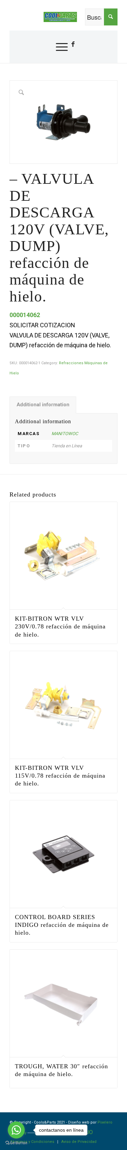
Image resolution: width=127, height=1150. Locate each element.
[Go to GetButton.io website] (16, 1143)
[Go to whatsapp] (16, 1130)
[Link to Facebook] (73, 44)
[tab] (42, 404)
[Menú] (58, 46)
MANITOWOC (64, 433)
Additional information (43, 405)
